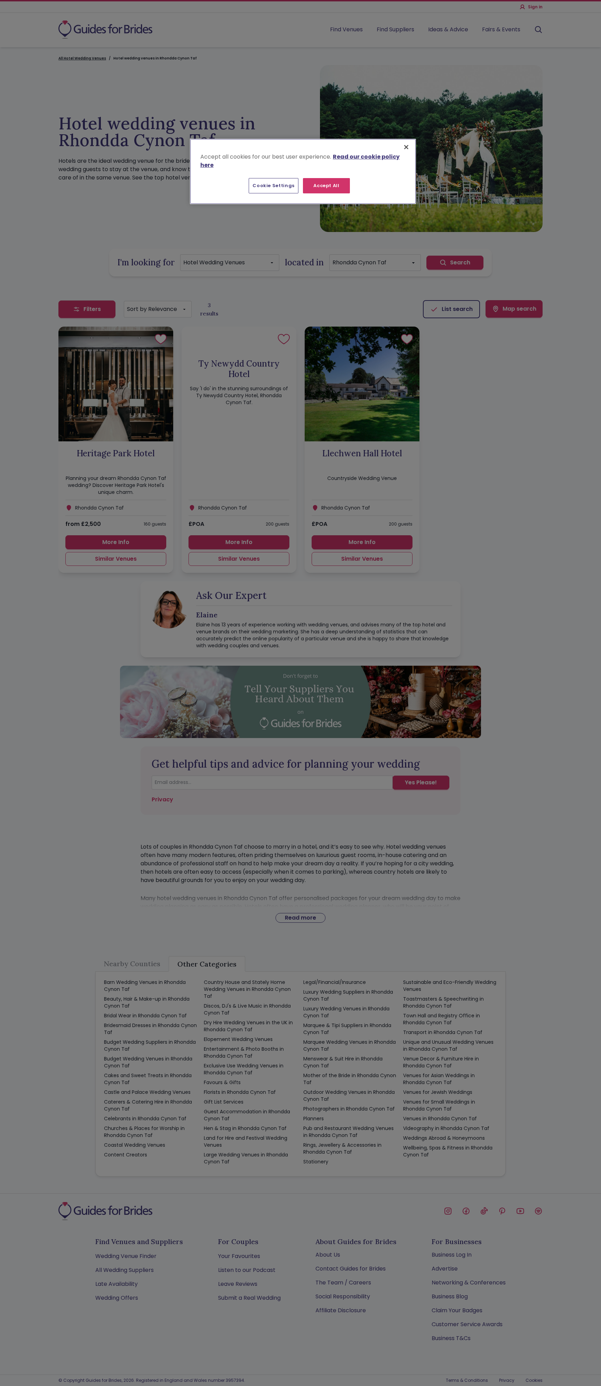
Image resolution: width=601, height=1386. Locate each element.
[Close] (406, 147)
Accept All (326, 185)
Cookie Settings (274, 185)
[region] (303, 171)
